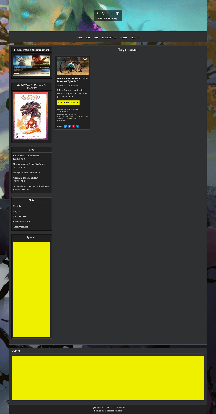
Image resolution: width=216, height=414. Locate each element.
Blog (88, 37)
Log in (16, 211)
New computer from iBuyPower (29, 164)
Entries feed (20, 216)
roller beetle (72, 118)
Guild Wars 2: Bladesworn (26, 155)
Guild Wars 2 (73, 109)
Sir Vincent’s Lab (109, 37)
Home (79, 37)
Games (62, 109)
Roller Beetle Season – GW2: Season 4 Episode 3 (72, 80)
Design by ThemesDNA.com (108, 410)
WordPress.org (20, 226)
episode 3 (63, 115)
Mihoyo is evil (20, 172)
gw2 (72, 116)
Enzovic (61, 86)
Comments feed (21, 221)
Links (96, 37)
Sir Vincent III (108, 13)
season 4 (61, 120)
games (72, 115)
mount (61, 118)
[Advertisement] (31, 289)
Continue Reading (69, 103)
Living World (63, 111)
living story (82, 116)
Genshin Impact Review (25, 178)
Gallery (123, 37)
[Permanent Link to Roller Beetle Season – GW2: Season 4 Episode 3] (73, 66)
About (133, 37)
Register (17, 206)
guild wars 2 (63, 116)
